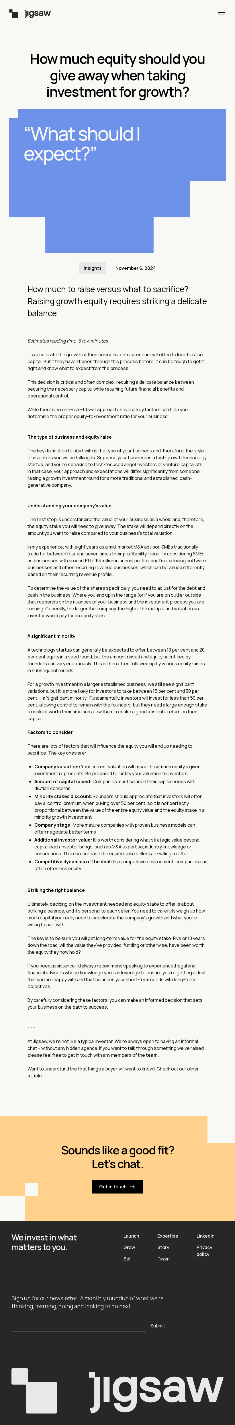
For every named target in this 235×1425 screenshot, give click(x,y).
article (35, 1075)
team (152, 1055)
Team (163, 1259)
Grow (129, 1247)
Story (163, 1247)
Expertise (167, 1236)
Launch (131, 1236)
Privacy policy (204, 1250)
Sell (128, 1259)
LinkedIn (205, 1236)
